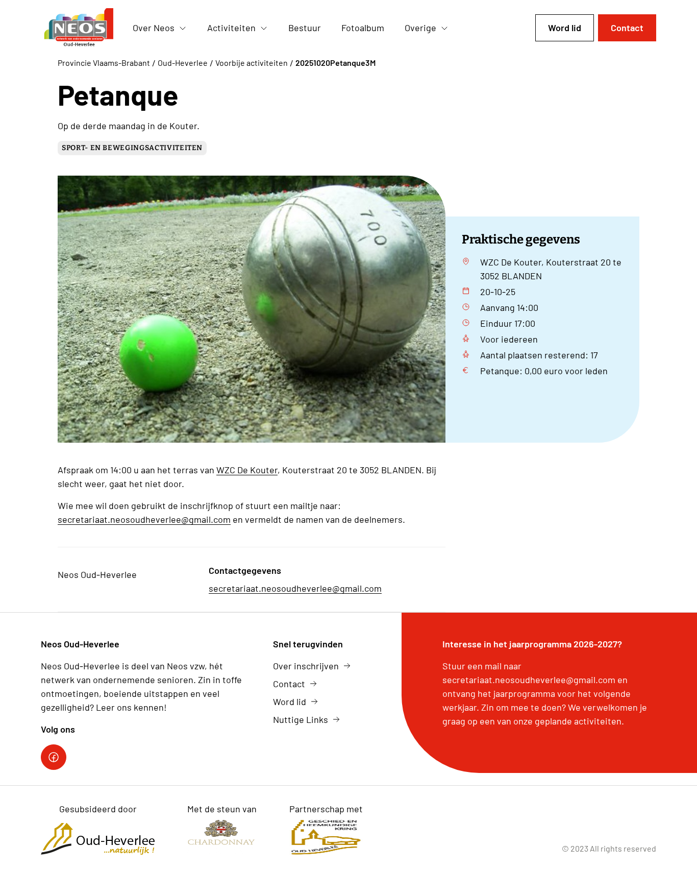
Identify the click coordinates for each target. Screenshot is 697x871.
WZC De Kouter (247, 469)
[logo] (78, 28)
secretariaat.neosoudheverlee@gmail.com (144, 519)
